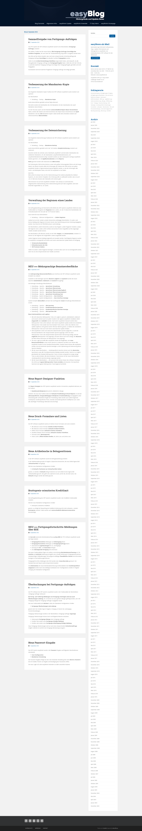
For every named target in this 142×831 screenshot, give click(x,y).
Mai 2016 (93, 453)
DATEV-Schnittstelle (95, 99)
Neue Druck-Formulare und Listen (47, 416)
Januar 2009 (94, 735)
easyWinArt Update (65, 23)
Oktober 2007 (94, 774)
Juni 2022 (93, 225)
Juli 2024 (93, 144)
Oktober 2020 (94, 282)
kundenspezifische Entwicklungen (103, 105)
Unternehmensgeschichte (106, 108)
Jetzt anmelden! (95, 58)
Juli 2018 (93, 369)
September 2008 (95, 748)
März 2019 (93, 343)
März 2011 (93, 652)
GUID (109, 103)
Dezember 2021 (95, 244)
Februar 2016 (94, 462)
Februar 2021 (94, 269)
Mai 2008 (93, 761)
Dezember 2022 (95, 205)
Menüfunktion (106, 107)
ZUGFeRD (108, 110)
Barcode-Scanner (109, 95)
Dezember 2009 (95, 700)
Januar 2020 (94, 311)
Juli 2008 (93, 754)
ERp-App (104, 101)
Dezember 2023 (95, 167)
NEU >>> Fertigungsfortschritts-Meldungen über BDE (52, 528)
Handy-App (93, 105)
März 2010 (93, 690)
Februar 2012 (94, 616)
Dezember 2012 (95, 584)
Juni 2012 (93, 603)
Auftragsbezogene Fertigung (106, 93)
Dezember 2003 (95, 806)
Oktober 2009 (94, 706)
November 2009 (95, 703)
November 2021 (95, 247)
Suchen (93, 33)
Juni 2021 (93, 263)
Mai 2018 (93, 375)
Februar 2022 (94, 237)
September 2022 (95, 215)
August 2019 (94, 327)
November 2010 (95, 664)
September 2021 (95, 253)
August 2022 (94, 218)
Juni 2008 (93, 758)
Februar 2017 (94, 424)
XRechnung (103, 110)
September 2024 (95, 138)
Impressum (37, 828)
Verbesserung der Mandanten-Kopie (48, 84)
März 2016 (93, 459)
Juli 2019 (93, 331)
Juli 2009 (93, 716)
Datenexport (103, 97)
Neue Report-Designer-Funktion (46, 378)
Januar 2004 (94, 803)
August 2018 (94, 366)
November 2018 (95, 356)
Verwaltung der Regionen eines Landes (50, 200)
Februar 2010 (94, 693)
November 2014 (95, 510)
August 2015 (94, 481)
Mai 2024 (93, 151)
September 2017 (95, 401)
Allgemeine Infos (52, 23)
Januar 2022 (94, 241)
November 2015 (95, 472)
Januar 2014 (94, 542)
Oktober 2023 (94, 173)
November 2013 (95, 549)
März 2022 (93, 234)
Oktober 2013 (94, 552)
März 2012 (93, 613)
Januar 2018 (94, 388)
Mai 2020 (93, 298)
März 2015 (93, 498)
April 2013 (93, 571)
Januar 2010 (94, 697)
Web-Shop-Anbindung (95, 110)
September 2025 (95, 131)
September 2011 (95, 632)
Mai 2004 (93, 796)
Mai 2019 (93, 337)
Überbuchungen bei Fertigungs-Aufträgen (51, 584)
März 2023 (93, 196)
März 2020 (93, 305)
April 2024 (93, 154)
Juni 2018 (93, 372)
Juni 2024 (93, 147)
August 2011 (94, 636)
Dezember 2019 (95, 314)
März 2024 (93, 157)
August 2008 (94, 751)
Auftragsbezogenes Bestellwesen (98, 95)
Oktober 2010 (94, 668)
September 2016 (95, 440)
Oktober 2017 (94, 398)
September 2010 (95, 671)
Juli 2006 (93, 777)
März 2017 (93, 420)
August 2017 (94, 404)
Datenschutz (28, 828)
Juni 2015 (93, 488)
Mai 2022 (93, 228)
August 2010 (94, 674)
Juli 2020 (93, 292)
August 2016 (94, 443)
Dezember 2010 (95, 661)
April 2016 (93, 456)
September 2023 (95, 176)
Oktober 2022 (94, 212)
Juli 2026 (93, 122)
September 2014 (95, 517)
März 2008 (93, 767)
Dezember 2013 (95, 546)
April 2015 (93, 494)
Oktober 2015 (94, 475)
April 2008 (93, 764)
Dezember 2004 (95, 793)
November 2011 (95, 626)
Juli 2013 (93, 562)
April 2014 (93, 533)
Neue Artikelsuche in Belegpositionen (49, 451)
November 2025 (95, 128)
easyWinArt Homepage (108, 23)
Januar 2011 (94, 658)
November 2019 (95, 318)
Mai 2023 (93, 189)
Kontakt (45, 828)
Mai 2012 (93, 607)
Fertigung (96, 103)
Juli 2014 (93, 523)
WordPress (115, 828)
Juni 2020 (93, 295)
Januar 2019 (94, 350)
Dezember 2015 (95, 469)
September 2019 (95, 324)
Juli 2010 (93, 677)
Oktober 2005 (94, 783)
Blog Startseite (39, 23)
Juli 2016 (93, 446)
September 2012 (95, 594)
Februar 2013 (94, 578)
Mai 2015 (93, 491)
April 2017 (93, 417)
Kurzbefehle (93, 107)
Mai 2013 (93, 568)
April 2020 (93, 302)
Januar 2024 (94, 164)
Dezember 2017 (95, 392)
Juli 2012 (93, 600)
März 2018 (93, 382)
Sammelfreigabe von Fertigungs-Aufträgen (52, 39)
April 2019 (93, 340)
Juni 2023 (93, 186)
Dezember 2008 (95, 738)
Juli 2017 (93, 408)
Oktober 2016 (94, 436)
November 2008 (95, 742)
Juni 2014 (93, 526)
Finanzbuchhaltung (103, 103)
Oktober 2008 (94, 745)
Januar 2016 (94, 465)
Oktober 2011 (94, 629)
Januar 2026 (94, 125)
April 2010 (93, 687)
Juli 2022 (93, 221)
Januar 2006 (94, 780)
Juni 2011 (93, 642)
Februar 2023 (94, 199)
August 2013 (94, 559)
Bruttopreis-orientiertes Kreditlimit (48, 490)
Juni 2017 (93, 411)
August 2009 (94, 713)
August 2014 (94, 520)
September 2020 (95, 286)
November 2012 (95, 587)
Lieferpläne (99, 107)
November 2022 (95, 208)
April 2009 (93, 726)
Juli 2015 (93, 485)
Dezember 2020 (95, 276)
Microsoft (112, 107)
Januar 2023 (94, 202)
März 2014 (93, 536)
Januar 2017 (94, 427)
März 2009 (93, 729)
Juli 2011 (93, 639)
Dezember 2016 (95, 430)
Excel (92, 103)
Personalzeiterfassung (95, 108)
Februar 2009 (94, 732)
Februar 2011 (94, 655)
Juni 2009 (93, 719)
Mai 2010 (93, 684)
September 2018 (95, 363)
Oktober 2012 (94, 591)
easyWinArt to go (108, 99)
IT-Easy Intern (94, 23)
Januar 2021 (94, 273)
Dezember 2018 (95, 353)
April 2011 (93, 648)
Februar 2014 (94, 539)
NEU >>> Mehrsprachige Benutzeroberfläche (53, 266)
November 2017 (95, 395)
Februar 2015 (94, 501)
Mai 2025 (93, 135)
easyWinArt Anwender (80, 23)
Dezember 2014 (95, 507)
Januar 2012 (94, 620)
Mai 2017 (93, 414)
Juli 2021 (93, 260)
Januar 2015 (94, 504)
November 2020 (95, 279)
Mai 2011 (93, 645)
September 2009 (95, 709)
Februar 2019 (94, 347)
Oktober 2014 (94, 514)
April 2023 (93, 192)
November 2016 (95, 433)
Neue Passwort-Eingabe (41, 642)
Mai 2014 (93, 530)
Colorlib (105, 828)
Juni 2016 (93, 449)
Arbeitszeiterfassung (95, 93)
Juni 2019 (93, 334)
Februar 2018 (94, 385)
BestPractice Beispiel (95, 97)
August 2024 (94, 141)
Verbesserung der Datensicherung (47, 130)
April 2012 (93, 610)
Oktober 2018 (94, 359)
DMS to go (102, 99)
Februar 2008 (94, 770)
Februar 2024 (94, 160)
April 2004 (93, 799)
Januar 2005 (94, 790)
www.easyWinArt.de (101, 75)
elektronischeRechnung (96, 101)
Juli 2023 (93, 183)
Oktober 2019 (94, 321)
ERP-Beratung (109, 101)
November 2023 (95, 170)
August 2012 (94, 597)
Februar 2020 (94, 308)
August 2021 (94, 257)
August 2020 (94, 289)
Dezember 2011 (95, 623)
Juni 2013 (93, 565)
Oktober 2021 (94, 250)
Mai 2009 (93, 722)
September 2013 (95, 555)
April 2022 (93, 231)
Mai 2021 (93, 266)
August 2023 (94, 180)
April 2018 (93, 379)
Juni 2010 (93, 681)
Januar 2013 (94, 581)
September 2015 (95, 478)
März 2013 (93, 575)
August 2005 (94, 787)
